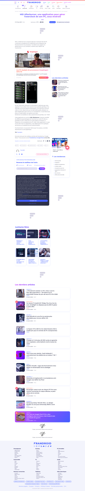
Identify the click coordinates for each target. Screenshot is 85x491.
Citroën (16, 463)
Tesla (16, 468)
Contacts (37, 486)
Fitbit (16, 475)
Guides (53, 2)
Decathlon (60, 474)
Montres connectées (19, 471)
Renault (16, 467)
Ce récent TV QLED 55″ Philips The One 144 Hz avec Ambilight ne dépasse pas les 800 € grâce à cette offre (41, 304)
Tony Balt (22, 150)
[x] (16, 154)
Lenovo (59, 453)
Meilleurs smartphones (60, 164)
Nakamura (60, 477)
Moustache (60, 476)
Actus (44, 2)
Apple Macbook (61, 451)
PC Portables (60, 448)
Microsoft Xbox (39, 453)
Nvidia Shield (39, 455)
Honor (59, 454)
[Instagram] (37, 446)
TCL (37, 467)
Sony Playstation (39, 456)
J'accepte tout (33, 200)
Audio (58, 459)
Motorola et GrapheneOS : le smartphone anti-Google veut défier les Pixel (63, 82)
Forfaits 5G (57, 162)
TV (36, 459)
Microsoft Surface (61, 456)
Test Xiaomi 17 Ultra (60, 481)
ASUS (37, 450)
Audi (15, 461)
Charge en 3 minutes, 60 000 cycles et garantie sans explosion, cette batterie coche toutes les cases (41, 341)
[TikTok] (48, 446)
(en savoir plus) (41, 189)
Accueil (16, 11)
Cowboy (59, 473)
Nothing (59, 465)
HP (58, 455)
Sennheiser (60, 467)
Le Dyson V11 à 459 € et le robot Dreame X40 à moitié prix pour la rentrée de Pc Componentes (41, 329)
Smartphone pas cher (59, 168)
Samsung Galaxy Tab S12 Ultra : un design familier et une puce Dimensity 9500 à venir (40, 403)
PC (17, 145)
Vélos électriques (61, 471)
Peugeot (16, 466)
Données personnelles (57, 486)
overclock (48, 145)
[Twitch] (46, 446)
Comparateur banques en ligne (32, 483)
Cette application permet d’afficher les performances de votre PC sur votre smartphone (32, 242)
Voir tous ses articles (42, 154)
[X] (34, 446)
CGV (65, 486)
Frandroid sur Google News (36, 137)
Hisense (37, 461)
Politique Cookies (45, 486)
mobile (41, 145)
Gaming (37, 448)
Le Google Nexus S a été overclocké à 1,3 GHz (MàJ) (20, 261)
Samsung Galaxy (18, 455)
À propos (31, 486)
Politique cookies (22, 198)
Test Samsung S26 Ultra (54, 483)
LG (36, 462)
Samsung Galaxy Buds (62, 466)
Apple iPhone (17, 450)
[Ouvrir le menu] (15, 2)
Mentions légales (23, 486)
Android (20, 11)
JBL (59, 464)
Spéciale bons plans (40, 165)
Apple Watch (17, 474)
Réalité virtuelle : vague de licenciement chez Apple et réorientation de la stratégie (41, 366)
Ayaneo (37, 451)
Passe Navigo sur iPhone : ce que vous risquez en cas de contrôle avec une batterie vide (63, 94)
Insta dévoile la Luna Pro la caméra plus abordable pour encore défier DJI (39, 317)
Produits (24, 145)
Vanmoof (60, 479)
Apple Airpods (61, 461)
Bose (59, 462)
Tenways (59, 478)
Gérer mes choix (32, 203)
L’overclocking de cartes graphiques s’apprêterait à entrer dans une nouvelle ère (44, 242)
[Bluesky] (51, 446)
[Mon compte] (24, 2)
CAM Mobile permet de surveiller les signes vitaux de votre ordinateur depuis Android (32, 261)
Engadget (19, 132)
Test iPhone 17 (50, 481)
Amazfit (16, 473)
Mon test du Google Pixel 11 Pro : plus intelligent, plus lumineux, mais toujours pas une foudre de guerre (40, 416)
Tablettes (37, 471)
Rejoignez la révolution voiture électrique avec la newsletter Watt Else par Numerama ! (20, 242)
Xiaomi (16, 457)
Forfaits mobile (58, 166)
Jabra (59, 463)
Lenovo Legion (39, 452)
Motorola (16, 453)
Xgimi (37, 468)
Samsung (38, 465)
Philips (37, 464)
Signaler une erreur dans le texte (22, 141)
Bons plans (59, 2)
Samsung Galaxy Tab (40, 477)
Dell (59, 452)
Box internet (57, 172)
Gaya (59, 475)
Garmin (16, 476)
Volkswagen (17, 469)
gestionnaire (32, 145)
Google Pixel (17, 451)
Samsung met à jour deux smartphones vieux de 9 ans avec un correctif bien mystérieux (63, 88)
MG (15, 465)
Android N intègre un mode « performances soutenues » (44, 261)
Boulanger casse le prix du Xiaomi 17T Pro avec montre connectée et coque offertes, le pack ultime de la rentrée (41, 391)
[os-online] (21, 154)
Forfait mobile (67, 2)
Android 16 (68, 481)
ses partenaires (26, 194)
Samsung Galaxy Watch (19, 478)
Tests (49, 2)
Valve (37, 457)
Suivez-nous (52, 22)
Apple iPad (38, 473)
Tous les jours (21, 165)
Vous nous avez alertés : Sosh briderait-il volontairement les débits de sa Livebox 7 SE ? (41, 354)
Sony (37, 466)
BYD (15, 462)
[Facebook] (39, 446)
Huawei (16, 452)
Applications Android (28, 11)
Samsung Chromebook (62, 457)
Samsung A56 (58, 160)
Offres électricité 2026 (59, 174)
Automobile (17, 459)
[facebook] (19, 154)
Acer (59, 450)
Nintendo (38, 454)
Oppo (16, 454)
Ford (15, 464)
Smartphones (17, 448)
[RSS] (41, 446)
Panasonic (38, 463)
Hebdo (30, 165)
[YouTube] (44, 446)
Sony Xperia (17, 456)
